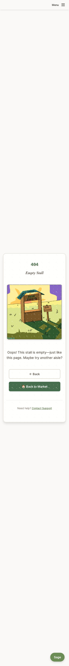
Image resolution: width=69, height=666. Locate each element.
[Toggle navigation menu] (63, 4)
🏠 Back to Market (34, 386)
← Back (34, 374)
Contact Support (42, 408)
